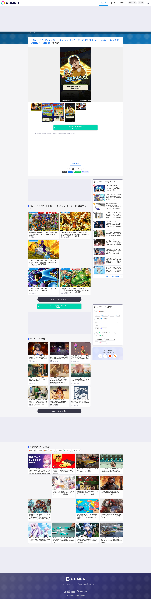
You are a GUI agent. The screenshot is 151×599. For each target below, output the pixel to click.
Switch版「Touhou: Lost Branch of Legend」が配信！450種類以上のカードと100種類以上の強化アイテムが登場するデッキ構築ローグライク (87, 540)
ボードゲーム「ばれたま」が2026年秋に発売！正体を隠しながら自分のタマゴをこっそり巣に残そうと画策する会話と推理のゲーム (63, 540)
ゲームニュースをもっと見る (113, 276)
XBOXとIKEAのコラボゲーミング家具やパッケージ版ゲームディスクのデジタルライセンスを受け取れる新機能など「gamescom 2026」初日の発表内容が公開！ (38, 402)
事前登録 (102, 311)
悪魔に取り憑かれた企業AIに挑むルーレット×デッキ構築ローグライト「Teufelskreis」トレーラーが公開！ (87, 492)
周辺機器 (97, 318)
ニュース (103, 3)
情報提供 (80, 584)
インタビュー (112, 332)
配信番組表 (141, 2)
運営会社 (91, 584)
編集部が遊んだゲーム (110, 339)
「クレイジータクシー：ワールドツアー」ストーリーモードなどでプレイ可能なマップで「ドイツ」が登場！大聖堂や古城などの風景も (111, 540)
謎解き (96, 322)
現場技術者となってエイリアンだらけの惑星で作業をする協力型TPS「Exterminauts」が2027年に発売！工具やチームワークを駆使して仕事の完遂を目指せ (39, 517)
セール (96, 342)
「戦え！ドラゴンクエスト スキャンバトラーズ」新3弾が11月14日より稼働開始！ (43, 289)
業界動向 (97, 328)
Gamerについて (61, 584)
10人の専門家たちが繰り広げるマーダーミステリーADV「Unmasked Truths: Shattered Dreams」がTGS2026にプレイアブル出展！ (59, 380)
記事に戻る (75, 163)
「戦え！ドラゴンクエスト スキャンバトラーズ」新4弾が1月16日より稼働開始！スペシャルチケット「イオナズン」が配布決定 (43, 262)
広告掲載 (86, 584)
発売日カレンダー (99, 339)
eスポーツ (104, 328)
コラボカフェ (116, 322)
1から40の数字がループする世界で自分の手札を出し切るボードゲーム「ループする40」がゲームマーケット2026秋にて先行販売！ (87, 517)
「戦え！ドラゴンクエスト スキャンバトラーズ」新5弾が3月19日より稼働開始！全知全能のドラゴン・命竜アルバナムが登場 (75, 234)
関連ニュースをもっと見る (59, 299)
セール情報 (40, 450)
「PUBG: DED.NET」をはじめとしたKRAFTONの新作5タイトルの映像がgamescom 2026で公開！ (110, 492)
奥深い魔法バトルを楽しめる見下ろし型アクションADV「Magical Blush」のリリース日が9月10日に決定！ (80, 358)
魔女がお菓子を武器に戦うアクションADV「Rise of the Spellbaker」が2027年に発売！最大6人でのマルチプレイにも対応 (59, 402)
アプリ (122, 3)
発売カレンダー (132, 2)
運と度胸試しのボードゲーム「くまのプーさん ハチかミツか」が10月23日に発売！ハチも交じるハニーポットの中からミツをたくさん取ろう (63, 471)
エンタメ (103, 322)
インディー (97, 315)
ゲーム (113, 3)
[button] (29, 112)
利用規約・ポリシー (72, 584)
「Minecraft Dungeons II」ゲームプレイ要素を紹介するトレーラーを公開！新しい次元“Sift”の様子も (80, 379)
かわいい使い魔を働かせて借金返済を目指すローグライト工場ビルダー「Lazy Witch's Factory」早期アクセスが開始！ (111, 470)
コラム (96, 335)
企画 (102, 335)
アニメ (96, 325)
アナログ (112, 315)
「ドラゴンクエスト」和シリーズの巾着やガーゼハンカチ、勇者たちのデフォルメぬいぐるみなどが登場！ (80, 401)
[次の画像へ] (75, 74)
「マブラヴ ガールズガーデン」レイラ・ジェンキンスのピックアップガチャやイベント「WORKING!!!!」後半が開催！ (63, 492)
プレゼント (103, 342)
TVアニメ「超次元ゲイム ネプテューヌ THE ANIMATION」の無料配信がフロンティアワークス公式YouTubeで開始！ (39, 539)
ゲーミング (104, 318)
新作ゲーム (32, 450)
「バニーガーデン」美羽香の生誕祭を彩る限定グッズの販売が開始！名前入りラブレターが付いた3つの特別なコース (38, 358)
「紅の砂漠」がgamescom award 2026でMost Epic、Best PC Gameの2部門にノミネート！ (111, 516)
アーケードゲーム (33, 212)
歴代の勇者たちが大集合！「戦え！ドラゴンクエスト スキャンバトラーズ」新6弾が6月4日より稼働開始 (43, 234)
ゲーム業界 (59, 450)
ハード (118, 315)
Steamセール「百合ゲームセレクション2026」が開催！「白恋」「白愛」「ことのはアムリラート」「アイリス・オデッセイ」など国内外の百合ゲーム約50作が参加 (39, 471)
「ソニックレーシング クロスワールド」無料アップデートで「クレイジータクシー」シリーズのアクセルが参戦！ (87, 470)
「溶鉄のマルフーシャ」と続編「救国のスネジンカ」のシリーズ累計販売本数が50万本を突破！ (38, 379)
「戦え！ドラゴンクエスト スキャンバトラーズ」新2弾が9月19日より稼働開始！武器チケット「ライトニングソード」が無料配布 (75, 290)
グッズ (109, 322)
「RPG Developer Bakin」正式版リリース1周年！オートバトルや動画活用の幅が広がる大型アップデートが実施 (59, 358)
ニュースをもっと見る (59, 411)
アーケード (105, 315)
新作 (96, 311)
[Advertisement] (75, 19)
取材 (96, 332)
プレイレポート (103, 332)
